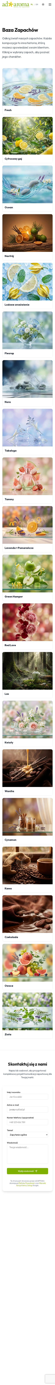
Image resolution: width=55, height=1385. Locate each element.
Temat (10, 1130)
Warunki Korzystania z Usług (31, 1184)
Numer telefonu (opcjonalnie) (20, 1117)
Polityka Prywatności (27, 1183)
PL (32, 4)
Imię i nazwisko (13, 1092)
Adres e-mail (13, 1105)
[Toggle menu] (50, 4)
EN (37, 4)
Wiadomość (12, 1142)
